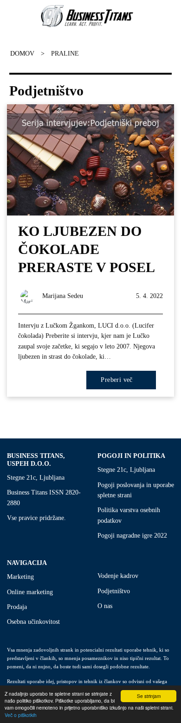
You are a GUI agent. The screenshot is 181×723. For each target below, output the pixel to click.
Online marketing (30, 592)
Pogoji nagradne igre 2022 (132, 535)
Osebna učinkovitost (33, 621)
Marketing (20, 576)
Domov (22, 53)
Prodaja (17, 606)
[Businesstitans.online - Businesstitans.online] (87, 16)
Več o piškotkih (21, 714)
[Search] (169, 16)
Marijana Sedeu (62, 295)
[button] (6, 16)
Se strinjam (149, 695)
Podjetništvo (113, 591)
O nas (104, 605)
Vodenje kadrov (117, 575)
